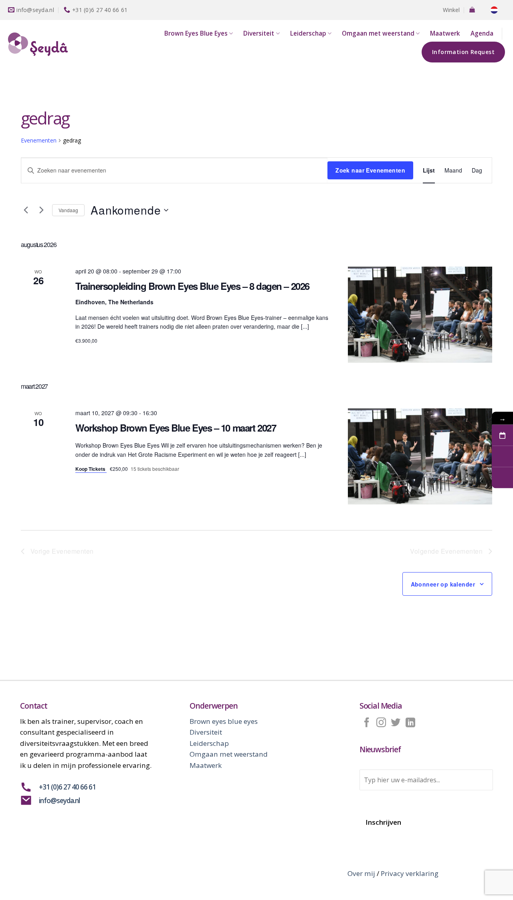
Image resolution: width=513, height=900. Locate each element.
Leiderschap (308, 33)
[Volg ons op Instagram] (381, 723)
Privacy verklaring (409, 873)
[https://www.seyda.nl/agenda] (502, 435)
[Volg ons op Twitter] (395, 723)
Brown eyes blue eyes (224, 721)
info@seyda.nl (59, 800)
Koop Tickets (91, 468)
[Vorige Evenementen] (25, 210)
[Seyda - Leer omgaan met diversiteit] (46, 44)
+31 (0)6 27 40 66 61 (67, 787)
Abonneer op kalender (443, 584)
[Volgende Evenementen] (41, 210)
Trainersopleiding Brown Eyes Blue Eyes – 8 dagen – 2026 (192, 286)
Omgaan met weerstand (378, 33)
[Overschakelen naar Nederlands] (494, 10)
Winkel (451, 10)
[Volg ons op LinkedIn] (410, 723)
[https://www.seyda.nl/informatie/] (502, 477)
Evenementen (39, 140)
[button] (472, 9)
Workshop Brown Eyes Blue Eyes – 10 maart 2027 (175, 427)
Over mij (361, 873)
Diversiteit (258, 33)
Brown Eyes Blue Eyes (196, 33)
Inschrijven (383, 822)
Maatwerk (445, 33)
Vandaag (68, 210)
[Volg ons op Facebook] (367, 723)
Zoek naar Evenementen (370, 170)
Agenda (482, 33)
